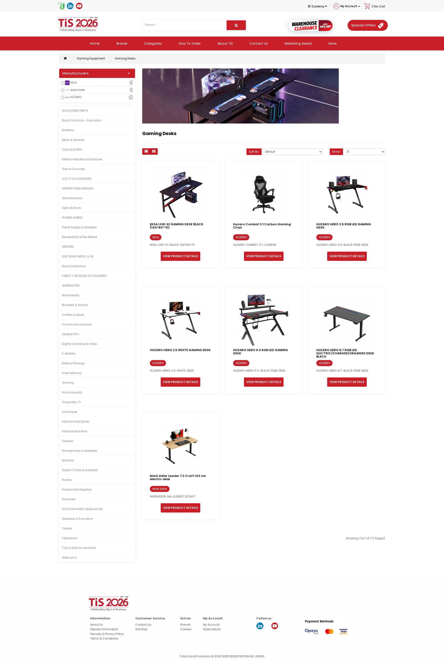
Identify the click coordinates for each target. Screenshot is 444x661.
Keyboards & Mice (74, 431)
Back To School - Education (82, 120)
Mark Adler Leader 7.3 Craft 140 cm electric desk (178, 477)
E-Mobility (69, 353)
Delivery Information (104, 629)
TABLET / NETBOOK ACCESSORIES (84, 276)
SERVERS (68, 247)
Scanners (69, 499)
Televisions (69, 538)
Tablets (67, 528)
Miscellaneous (72, 198)
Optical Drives (71, 208)
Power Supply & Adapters (79, 227)
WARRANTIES (71, 285)
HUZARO (75, 97)
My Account (211, 625)
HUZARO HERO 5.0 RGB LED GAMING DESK (260, 351)
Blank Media (70, 295)
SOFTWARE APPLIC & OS (78, 256)
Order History (212, 629)
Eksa (73, 82)
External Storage (73, 363)
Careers (185, 629)
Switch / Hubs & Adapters (80, 470)
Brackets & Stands (75, 305)
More (332, 43)
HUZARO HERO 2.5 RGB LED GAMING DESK (343, 226)
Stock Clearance (74, 266)
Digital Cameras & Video (79, 344)
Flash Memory (72, 373)
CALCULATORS (72, 149)
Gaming (68, 383)
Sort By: (254, 152)
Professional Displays (77, 489)
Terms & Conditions (104, 638)
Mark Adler (77, 90)
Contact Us (258, 43)
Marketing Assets (298, 43)
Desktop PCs (70, 334)
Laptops (67, 441)
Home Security (72, 392)
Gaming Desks (125, 58)
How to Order (189, 43)
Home (94, 43)
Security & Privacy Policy (107, 634)
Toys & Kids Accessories (79, 548)
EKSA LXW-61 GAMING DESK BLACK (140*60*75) (176, 226)
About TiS (225, 43)
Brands (121, 43)
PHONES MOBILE (72, 217)
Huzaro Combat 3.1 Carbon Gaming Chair (262, 226)
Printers (67, 480)
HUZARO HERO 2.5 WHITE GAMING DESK (180, 350)
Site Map (141, 629)
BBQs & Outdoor (73, 140)
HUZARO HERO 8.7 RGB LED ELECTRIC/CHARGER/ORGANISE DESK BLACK (345, 353)
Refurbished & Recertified (79, 237)
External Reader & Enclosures (82, 159)
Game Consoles (73, 169)
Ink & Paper (69, 412)
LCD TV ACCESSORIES (77, 179)
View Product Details (180, 256)
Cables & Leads (73, 315)
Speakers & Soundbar (77, 519)
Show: (336, 152)
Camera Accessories (77, 324)
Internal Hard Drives (75, 421)
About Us (96, 625)
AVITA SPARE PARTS (75, 111)
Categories (152, 43)
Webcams (69, 557)
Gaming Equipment (91, 58)
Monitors (68, 460)
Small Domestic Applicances (82, 509)
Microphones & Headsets (79, 451)
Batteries (68, 130)
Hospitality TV (71, 402)
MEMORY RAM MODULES (77, 188)
